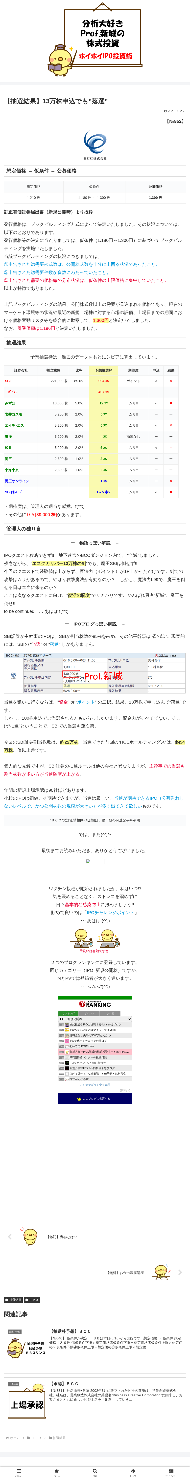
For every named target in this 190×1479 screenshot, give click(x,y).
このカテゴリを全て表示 (95, 1084)
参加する (126, 1090)
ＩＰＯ (33, 1300)
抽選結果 (15, 1300)
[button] (175, 957)
